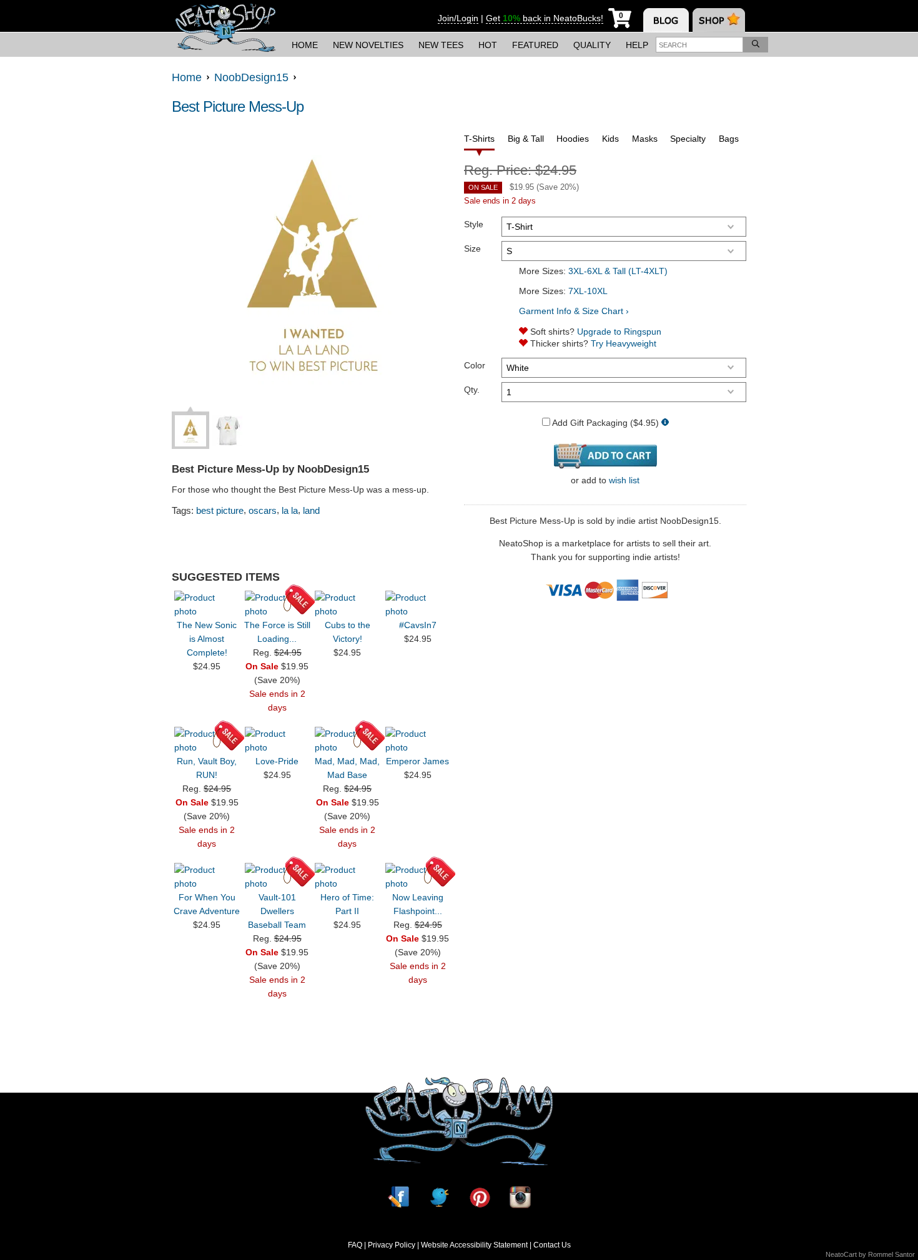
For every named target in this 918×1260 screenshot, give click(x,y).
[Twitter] (439, 1197)
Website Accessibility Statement (474, 1245)
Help (637, 45)
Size (472, 248)
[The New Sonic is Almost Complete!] (206, 604)
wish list (624, 480)
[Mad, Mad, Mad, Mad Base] (347, 740)
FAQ (355, 1245)
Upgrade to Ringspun (619, 332)
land (311, 510)
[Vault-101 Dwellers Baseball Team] (277, 876)
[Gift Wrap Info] (665, 423)
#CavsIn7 (418, 625)
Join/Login (458, 18)
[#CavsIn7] (418, 604)
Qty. (472, 390)
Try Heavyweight (623, 343)
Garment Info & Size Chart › (574, 311)
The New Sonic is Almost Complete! (207, 638)
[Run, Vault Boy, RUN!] (206, 740)
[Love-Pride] (277, 740)
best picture (220, 510)
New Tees (440, 45)
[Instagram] (520, 1197)
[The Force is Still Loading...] (277, 604)
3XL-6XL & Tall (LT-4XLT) (618, 271)
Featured (535, 45)
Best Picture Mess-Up (238, 106)
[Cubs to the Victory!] (347, 604)
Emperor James (417, 761)
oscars (263, 510)
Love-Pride (277, 761)
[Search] (755, 44)
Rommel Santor (891, 1254)
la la (290, 510)
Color (474, 365)
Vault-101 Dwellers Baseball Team (277, 911)
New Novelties (368, 45)
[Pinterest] (479, 1197)
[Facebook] (398, 1197)
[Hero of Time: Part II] (347, 876)
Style (473, 224)
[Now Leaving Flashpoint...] (418, 876)
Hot (487, 45)
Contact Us (552, 1245)
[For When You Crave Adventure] (206, 876)
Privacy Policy (391, 1245)
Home (305, 45)
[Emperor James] (418, 740)
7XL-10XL (588, 291)
